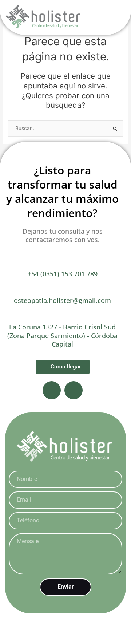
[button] (114, 17)
